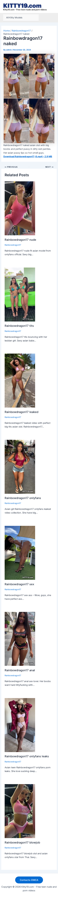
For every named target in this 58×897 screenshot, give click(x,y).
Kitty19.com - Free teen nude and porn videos (25, 9)
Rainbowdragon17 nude (20, 239)
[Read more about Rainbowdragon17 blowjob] (20, 811)
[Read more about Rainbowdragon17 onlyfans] (20, 466)
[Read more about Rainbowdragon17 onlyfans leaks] (20, 725)
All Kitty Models (14, 17)
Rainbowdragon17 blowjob (22, 842)
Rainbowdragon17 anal (20, 670)
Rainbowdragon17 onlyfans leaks (27, 756)
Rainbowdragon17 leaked (21, 412)
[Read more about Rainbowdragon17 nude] (20, 208)
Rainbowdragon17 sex (19, 584)
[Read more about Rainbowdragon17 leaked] (20, 380)
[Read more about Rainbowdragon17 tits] (20, 294)
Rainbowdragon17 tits (19, 325)
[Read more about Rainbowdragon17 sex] (20, 552)
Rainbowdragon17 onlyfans (23, 498)
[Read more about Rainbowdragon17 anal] (20, 638)
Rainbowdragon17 (13, 245)
